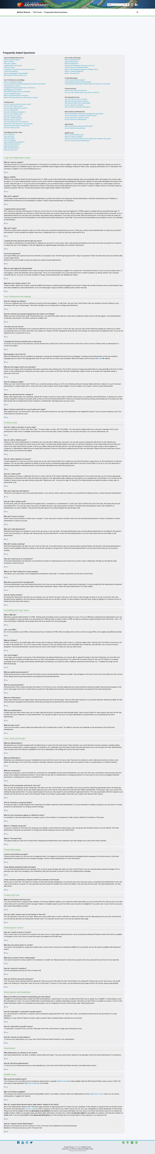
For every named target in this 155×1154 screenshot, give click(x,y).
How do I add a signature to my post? (15, 108)
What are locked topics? (11, 148)
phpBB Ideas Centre (96, 1094)
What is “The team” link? (72, 73)
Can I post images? (10, 140)
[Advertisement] (77, 32)
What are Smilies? (9, 138)
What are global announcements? (14, 142)
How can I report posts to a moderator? (16, 121)
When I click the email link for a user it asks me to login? (21, 97)
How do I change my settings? (13, 82)
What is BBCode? (9, 134)
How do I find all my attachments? (75, 128)
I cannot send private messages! (75, 80)
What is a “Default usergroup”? (74, 71)
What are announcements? (12, 144)
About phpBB (32, 1083)
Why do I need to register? (12, 59)
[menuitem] (132, 5)
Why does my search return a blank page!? (78, 103)
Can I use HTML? (9, 136)
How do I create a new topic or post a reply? (17, 104)
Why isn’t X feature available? (74, 137)
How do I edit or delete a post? (13, 106)
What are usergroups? (71, 63)
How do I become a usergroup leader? (76, 67)
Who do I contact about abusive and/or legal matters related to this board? (88, 138)
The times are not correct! (12, 86)
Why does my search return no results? (76, 101)
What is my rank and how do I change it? (16, 95)
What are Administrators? (73, 59)
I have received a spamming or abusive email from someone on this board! (87, 84)
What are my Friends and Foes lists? (76, 90)
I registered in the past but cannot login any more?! (19, 69)
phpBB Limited (62, 1081)
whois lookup (30, 1109)
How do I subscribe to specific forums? (77, 117)
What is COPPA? (9, 61)
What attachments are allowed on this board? (79, 126)
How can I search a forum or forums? (76, 99)
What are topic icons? (11, 150)
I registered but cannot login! (13, 65)
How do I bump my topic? (12, 127)
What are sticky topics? (11, 146)
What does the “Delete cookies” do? (15, 75)
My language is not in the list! (13, 90)
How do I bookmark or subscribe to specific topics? (81, 115)
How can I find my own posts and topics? (77, 107)
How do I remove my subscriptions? (76, 119)
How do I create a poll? (11, 110)
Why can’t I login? (9, 67)
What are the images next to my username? (17, 91)
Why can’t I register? (10, 63)
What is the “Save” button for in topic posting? (18, 123)
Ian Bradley (77, 1147)
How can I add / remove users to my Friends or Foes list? (82, 92)
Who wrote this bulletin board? (74, 135)
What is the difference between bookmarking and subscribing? (84, 113)
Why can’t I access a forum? (12, 116)
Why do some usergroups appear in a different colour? (81, 69)
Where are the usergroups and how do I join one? (80, 65)
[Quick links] (137, 12)
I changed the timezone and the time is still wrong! (19, 88)
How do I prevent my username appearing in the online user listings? (25, 84)
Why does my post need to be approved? (16, 125)
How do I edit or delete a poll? (13, 114)
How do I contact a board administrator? (77, 140)
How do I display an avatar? (12, 93)
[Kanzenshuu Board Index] (34, 4)
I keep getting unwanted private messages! (78, 82)
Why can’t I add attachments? (13, 118)
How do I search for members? (74, 105)
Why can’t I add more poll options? (14, 112)
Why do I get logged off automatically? (16, 73)
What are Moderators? (72, 61)
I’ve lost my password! (11, 71)
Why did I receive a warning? (12, 120)
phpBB (100, 358)
